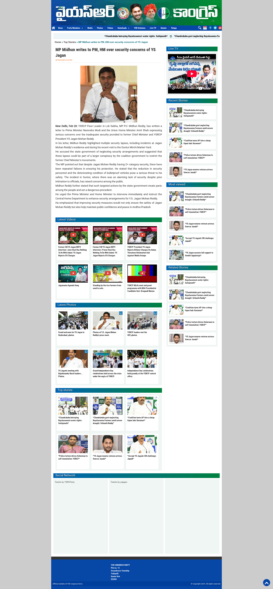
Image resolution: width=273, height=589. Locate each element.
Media (90, 28)
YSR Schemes (139, 28)
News (60, 28)
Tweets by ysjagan (119, 482)
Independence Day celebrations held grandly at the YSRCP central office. (141, 373)
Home (53, 28)
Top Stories (70, 42)
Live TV (153, 28)
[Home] (136, 12)
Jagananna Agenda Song (68, 285)
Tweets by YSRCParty (65, 482)
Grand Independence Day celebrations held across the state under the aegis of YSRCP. (107, 373)
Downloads (122, 28)
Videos (110, 28)
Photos (100, 28)
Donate (164, 28)
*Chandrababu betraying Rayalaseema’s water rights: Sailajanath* (113, 36)
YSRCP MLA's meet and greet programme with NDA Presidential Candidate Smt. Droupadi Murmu (141, 288)
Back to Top (266, 582)
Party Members (73, 28)
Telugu (174, 28)
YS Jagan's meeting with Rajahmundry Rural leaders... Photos (70, 373)
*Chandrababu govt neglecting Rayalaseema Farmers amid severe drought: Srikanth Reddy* (196, 36)
